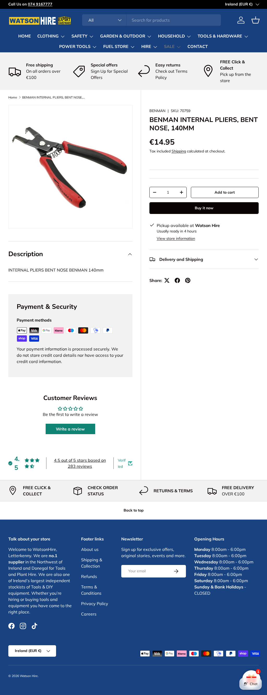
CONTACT (197, 47)
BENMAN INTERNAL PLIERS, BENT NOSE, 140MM (53, 97)
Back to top (134, 510)
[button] (255, 20)
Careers (88, 614)
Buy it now (204, 208)
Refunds (89, 576)
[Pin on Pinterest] (188, 280)
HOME (24, 36)
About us (90, 549)
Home (12, 97)
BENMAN (157, 110)
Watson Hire (29, 676)
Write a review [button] (70, 429)
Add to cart (225, 192)
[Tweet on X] (167, 280)
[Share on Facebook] (177, 280)
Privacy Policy (94, 603)
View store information (176, 238)
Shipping (179, 151)
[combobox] (151, 20)
